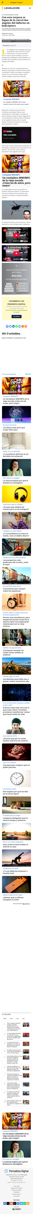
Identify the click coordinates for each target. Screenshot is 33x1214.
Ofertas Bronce (22, 290)
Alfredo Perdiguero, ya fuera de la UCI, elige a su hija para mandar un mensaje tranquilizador (14, 1068)
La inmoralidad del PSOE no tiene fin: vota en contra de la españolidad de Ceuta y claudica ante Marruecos (14, 1036)
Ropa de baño (9, 288)
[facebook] (4, 1203)
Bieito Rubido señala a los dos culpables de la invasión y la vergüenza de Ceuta (14, 1103)
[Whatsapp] (16, 326)
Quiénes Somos (16, 1194)
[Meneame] (22, 326)
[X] (8, 1203)
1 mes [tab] (17, 1018)
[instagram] (17, 1203)
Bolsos (9, 284)
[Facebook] (7, 326)
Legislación (12, 8)
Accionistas (16, 1196)
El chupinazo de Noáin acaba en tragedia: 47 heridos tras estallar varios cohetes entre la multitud (13, 1094)
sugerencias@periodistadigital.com (16, 1182)
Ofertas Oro (21, 286)
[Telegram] (19, 326)
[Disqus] (16, 931)
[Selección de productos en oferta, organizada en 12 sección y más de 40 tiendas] (16, 266)
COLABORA (16, 316)
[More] (25, 326)
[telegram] (21, 1203)
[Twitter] (10, 326)
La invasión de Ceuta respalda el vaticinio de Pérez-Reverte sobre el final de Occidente (13, 1044)
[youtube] (11, 1203)
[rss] (27, 1203)
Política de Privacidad (16, 1188)
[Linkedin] (13, 326)
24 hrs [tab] (5, 1018)
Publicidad (16, 1192)
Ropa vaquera (9, 291)
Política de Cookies (16, 1190)
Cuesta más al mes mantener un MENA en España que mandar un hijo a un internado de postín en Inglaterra (13, 1085)
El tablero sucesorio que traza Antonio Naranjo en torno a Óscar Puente (14, 1051)
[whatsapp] (24, 1203)
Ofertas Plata (22, 288)
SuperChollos (22, 283)
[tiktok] (14, 1203)
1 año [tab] (23, 1018)
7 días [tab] (11, 1018)
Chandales (9, 286)
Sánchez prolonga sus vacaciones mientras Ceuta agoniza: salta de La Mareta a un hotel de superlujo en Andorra (14, 1076)
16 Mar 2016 (5, 35)
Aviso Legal (17, 1186)
